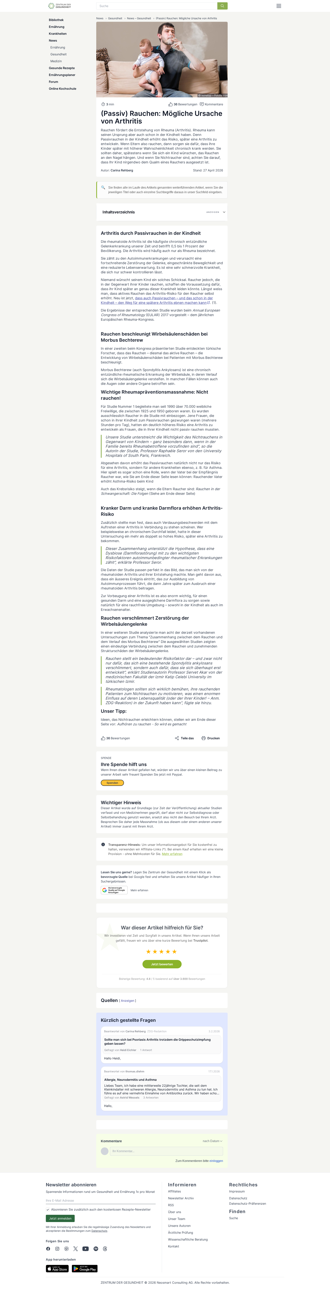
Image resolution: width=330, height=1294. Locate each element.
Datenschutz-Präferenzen (247, 1203)
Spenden (112, 782)
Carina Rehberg (122, 170)
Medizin (56, 61)
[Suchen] (222, 6)
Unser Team (176, 1219)
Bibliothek (56, 20)
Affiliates (174, 1191)
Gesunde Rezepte (62, 68)
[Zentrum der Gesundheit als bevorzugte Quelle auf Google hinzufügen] (114, 890)
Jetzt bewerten (162, 964)
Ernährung (56, 27)
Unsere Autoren (179, 1226)
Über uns (174, 1212)
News (53, 40)
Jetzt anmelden (60, 1218)
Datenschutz (99, 1230)
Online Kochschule (62, 88)
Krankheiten (58, 34)
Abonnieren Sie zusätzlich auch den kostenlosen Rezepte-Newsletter (101, 1209)
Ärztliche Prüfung (180, 1232)
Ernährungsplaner (62, 75)
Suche (233, 1218)
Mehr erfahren (172, 854)
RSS (171, 1205)
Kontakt (173, 1246)
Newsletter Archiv (181, 1198)
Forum (53, 82)
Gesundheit (58, 54)
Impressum (237, 1191)
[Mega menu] (279, 6)
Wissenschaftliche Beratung (188, 1239)
